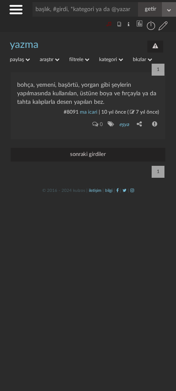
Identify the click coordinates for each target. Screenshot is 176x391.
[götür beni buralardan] (161, 347)
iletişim (95, 190)
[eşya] (110, 124)
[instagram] (132, 190)
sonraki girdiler (88, 154)
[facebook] (117, 190)
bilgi (108, 190)
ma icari (88, 112)
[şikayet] (155, 124)
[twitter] (124, 190)
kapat (122, 275)
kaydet (151, 275)
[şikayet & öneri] (155, 47)
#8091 (71, 112)
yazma (24, 45)
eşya (124, 124)
